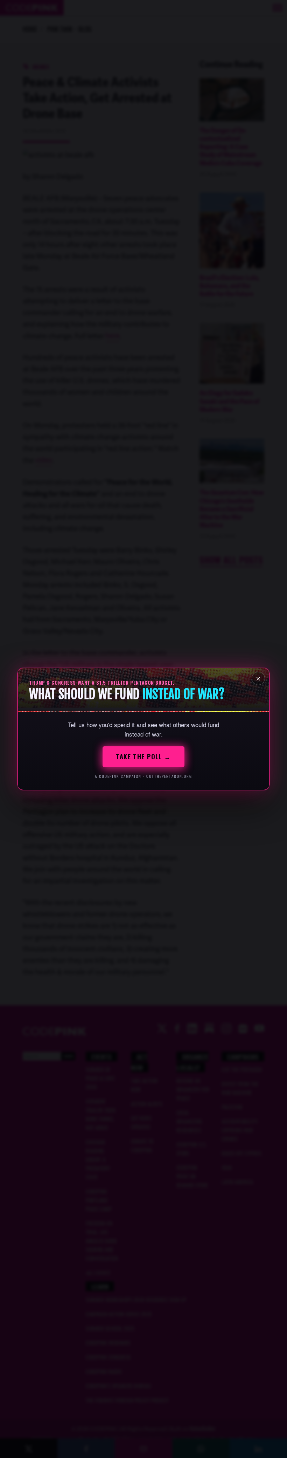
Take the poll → (143, 756)
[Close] (258, 678)
